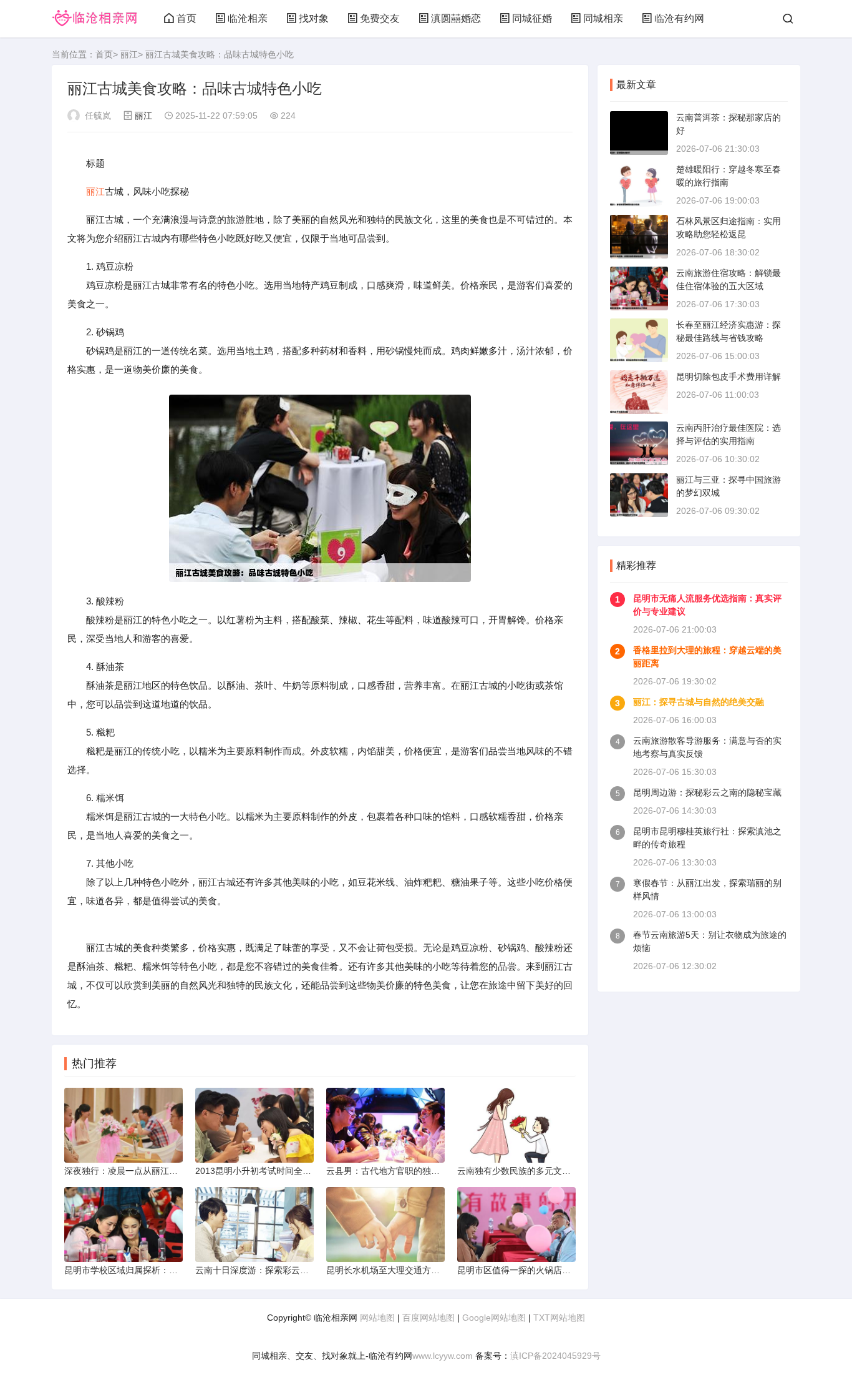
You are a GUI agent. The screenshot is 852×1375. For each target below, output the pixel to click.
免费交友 (380, 18)
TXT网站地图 (559, 1318)
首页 (186, 18)
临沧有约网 (679, 18)
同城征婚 (532, 18)
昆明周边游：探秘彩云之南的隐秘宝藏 (707, 792)
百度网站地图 (428, 1318)
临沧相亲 (248, 18)
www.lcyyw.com (442, 1356)
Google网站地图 (494, 1318)
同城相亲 (603, 18)
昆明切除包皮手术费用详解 (728, 377)
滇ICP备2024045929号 (555, 1356)
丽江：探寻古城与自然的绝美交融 (698, 702)
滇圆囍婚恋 (456, 18)
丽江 (129, 54)
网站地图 (377, 1318)
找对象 (314, 18)
